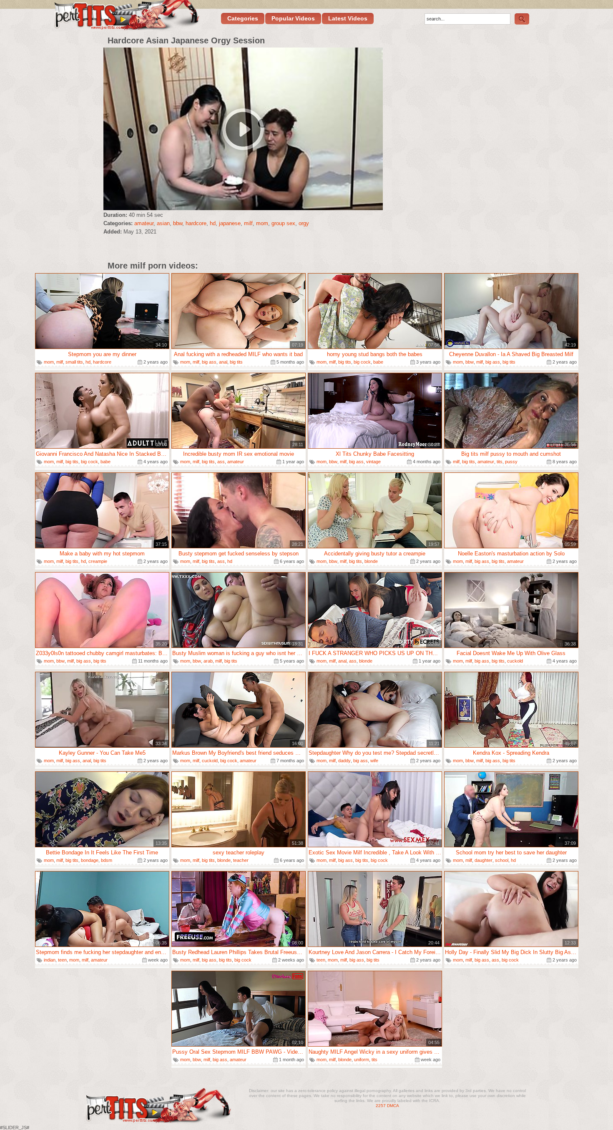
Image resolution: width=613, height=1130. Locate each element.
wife (374, 760)
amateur (143, 223)
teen (62, 959)
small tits (74, 361)
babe (378, 361)
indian (49, 959)
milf (248, 223)
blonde (371, 561)
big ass (209, 361)
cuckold (515, 660)
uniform (361, 1059)
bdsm (106, 860)
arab (208, 660)
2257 (381, 1105)
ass (221, 461)
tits (499, 461)
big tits (236, 361)
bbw (177, 223)
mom (262, 223)
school (501, 860)
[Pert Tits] (126, 16)
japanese (230, 223)
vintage (373, 461)
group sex (283, 223)
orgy (304, 223)
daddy (344, 760)
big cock (362, 361)
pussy (511, 461)
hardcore (196, 223)
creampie (97, 561)
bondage (89, 860)
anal (223, 361)
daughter (483, 860)
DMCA (393, 1105)
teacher (241, 860)
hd (213, 223)
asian (163, 223)
